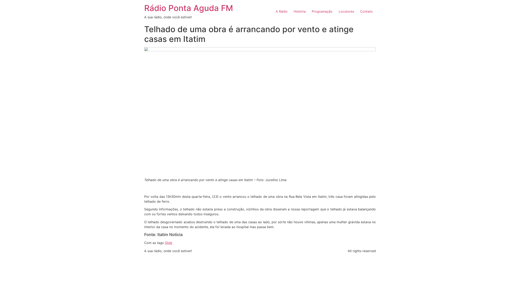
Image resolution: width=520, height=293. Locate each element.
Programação (322, 11)
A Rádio (282, 11)
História (300, 11)
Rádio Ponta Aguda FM (188, 8)
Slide (168, 243)
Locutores (346, 11)
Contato (366, 11)
